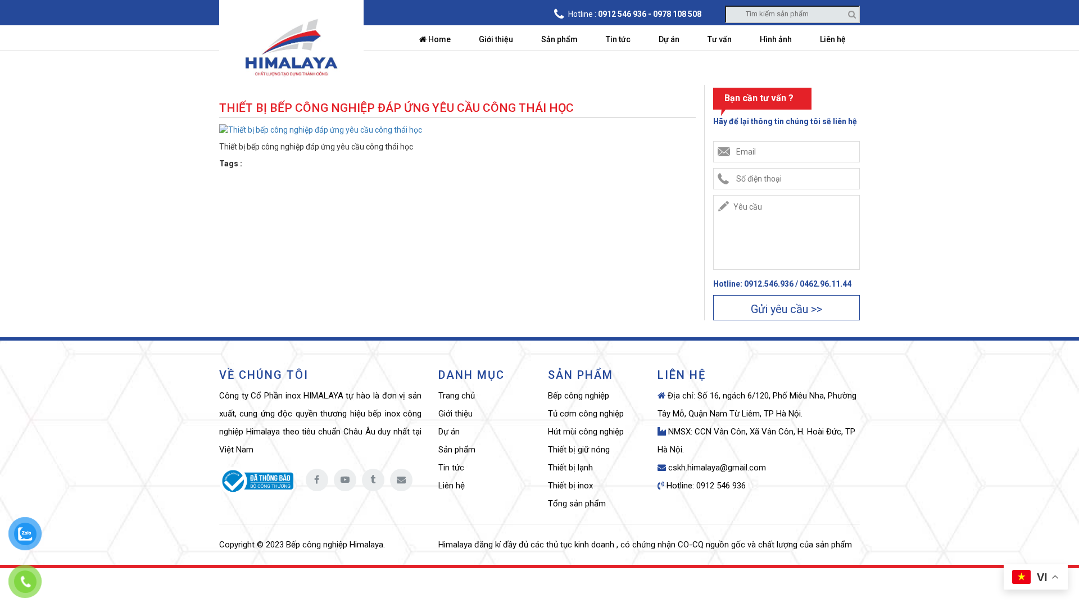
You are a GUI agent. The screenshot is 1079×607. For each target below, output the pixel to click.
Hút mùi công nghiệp (586, 432)
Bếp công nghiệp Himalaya (334, 545)
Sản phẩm (559, 39)
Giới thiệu (496, 39)
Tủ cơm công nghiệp (586, 414)
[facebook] (317, 480)
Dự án (669, 39)
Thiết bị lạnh (570, 468)
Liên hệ (833, 39)
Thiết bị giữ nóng (579, 450)
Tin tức (618, 39)
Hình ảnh (776, 39)
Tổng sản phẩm (577, 504)
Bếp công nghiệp (578, 396)
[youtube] (345, 480)
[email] (401, 480)
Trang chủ (456, 396)
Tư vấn (720, 39)
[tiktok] (373, 480)
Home (439, 39)
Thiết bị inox (570, 486)
